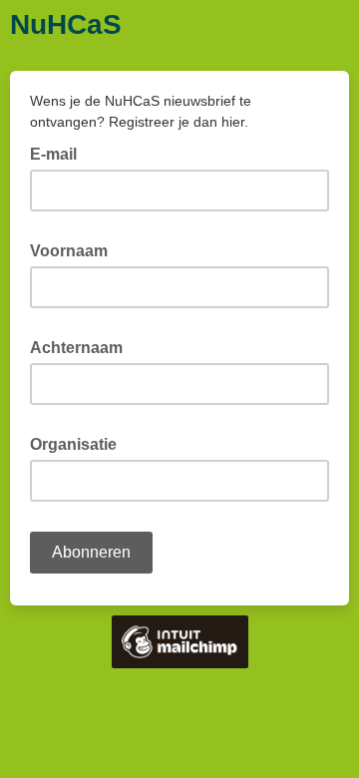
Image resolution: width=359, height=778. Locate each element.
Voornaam (75, 249)
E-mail (59, 153)
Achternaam (82, 346)
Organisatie (79, 443)
